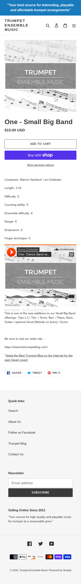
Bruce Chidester (12, 309)
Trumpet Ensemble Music (16, 25)
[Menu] (74, 25)
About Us (14, 421)
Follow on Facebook (22, 432)
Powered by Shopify (60, 570)
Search (13, 410)
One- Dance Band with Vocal (35, 309)
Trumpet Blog (17, 443)
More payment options (40, 165)
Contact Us (16, 454)
